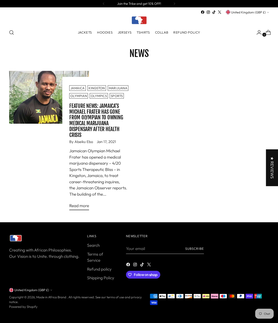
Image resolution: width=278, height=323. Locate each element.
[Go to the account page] (257, 32)
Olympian (78, 96)
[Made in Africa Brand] (139, 20)
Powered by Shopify (23, 307)
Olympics (99, 96)
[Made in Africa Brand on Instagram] (208, 12)
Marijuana (118, 88)
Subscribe (194, 249)
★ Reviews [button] (272, 168)
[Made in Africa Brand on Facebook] (203, 12)
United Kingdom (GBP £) (248, 12)
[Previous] (103, 3)
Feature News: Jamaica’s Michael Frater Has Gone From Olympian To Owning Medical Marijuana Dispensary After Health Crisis (96, 120)
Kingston (97, 88)
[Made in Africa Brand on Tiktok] (214, 12)
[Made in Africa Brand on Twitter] (220, 12)
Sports (117, 96)
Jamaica (77, 88)
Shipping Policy (100, 277)
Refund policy (99, 269)
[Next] (174, 3)
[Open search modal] (11, 32)
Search (93, 245)
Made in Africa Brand (51, 297)
